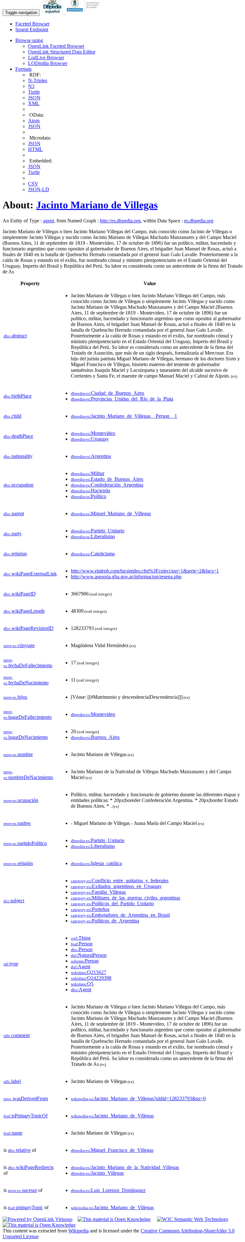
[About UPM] (84, 12)
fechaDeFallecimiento (28, 663)
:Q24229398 (91, 978)
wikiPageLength (24, 611)
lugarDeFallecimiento (28, 714)
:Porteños (90, 909)
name (13, 1133)
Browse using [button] (29, 40)
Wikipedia (78, 1230)
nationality (18, 456)
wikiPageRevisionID (29, 628)
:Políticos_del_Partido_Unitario (112, 903)
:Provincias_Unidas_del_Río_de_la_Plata (122, 398)
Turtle (34, 92)
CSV (33, 183)
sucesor (22, 1190)
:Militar (87, 473)
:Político (88, 496)
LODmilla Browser (47, 63)
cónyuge (19, 645)
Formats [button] (23, 69)
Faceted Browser (32, 23)
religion (15, 553)
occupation (18, 484)
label (12, 1081)
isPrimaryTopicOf (26, 1115)
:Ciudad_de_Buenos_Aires (107, 393)
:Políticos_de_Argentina (105, 920)
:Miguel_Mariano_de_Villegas (111, 513)
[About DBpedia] (53, 12)
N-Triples (37, 80)
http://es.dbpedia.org (120, 220)
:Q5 (82, 983)
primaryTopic (25, 1207)
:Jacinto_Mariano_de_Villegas (112, 1115)
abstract (15, 335)
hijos (15, 697)
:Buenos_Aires (95, 737)
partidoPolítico (25, 843)
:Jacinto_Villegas (97, 1173)
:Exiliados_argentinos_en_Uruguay (116, 886)
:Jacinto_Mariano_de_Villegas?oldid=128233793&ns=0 (138, 1098)
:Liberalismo (93, 536)
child (12, 416)
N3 (31, 86)
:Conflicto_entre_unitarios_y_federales (119, 880)
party (13, 533)
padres (17, 823)
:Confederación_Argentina (107, 484)
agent (48, 220)
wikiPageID (20, 593)
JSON (34, 97)
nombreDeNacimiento (28, 774)
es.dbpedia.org (198, 220)
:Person (82, 943)
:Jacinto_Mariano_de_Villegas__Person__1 (124, 416)
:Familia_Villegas (98, 892)
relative (19, 1150)
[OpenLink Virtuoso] (37, 1219)
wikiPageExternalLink (30, 573)
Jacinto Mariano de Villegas (97, 205)
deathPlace (18, 436)
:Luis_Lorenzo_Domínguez (108, 1190)
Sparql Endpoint (31, 29)
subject (14, 900)
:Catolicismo (93, 553)
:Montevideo (93, 433)
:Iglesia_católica (96, 863)
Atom (34, 120)
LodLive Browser (46, 57)
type (11, 963)
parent (14, 513)
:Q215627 (88, 972)
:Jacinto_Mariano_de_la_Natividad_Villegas (125, 1167)
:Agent (80, 966)
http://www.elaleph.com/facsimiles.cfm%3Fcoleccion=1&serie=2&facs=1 (145, 571)
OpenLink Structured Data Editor (61, 51)
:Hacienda (90, 490)
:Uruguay (90, 439)
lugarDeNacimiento (26, 734)
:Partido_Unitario (97, 530)
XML (34, 103)
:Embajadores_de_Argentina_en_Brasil (120, 915)
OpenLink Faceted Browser (56, 46)
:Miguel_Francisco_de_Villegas (112, 1150)
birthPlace (18, 396)
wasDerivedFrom (26, 1098)
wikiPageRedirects (31, 1167)
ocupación (21, 800)
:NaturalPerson (89, 955)
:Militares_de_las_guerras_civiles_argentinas (125, 897)
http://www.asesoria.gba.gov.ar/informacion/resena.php (126, 576)
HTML (35, 149)
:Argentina (91, 456)
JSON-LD (38, 189)
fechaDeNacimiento (26, 680)
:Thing (81, 938)
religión (18, 863)
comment (17, 1035)
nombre (18, 754)
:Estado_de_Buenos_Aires (107, 479)
